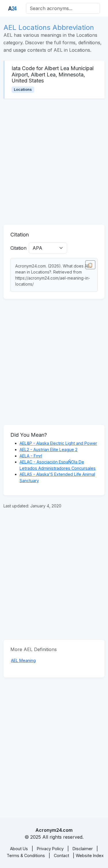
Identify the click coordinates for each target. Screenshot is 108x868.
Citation (18, 248)
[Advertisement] (54, 161)
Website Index (90, 855)
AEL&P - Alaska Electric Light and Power (58, 443)
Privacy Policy (50, 848)
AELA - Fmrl (31, 455)
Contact (61, 855)
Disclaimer (83, 848)
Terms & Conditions (26, 855)
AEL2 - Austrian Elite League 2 (48, 449)
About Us (19, 848)
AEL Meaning (23, 660)
